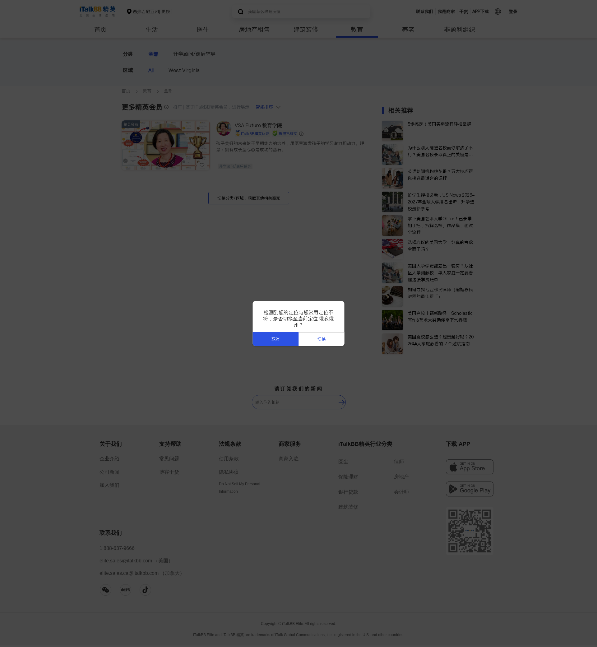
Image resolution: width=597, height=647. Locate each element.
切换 (321, 339)
